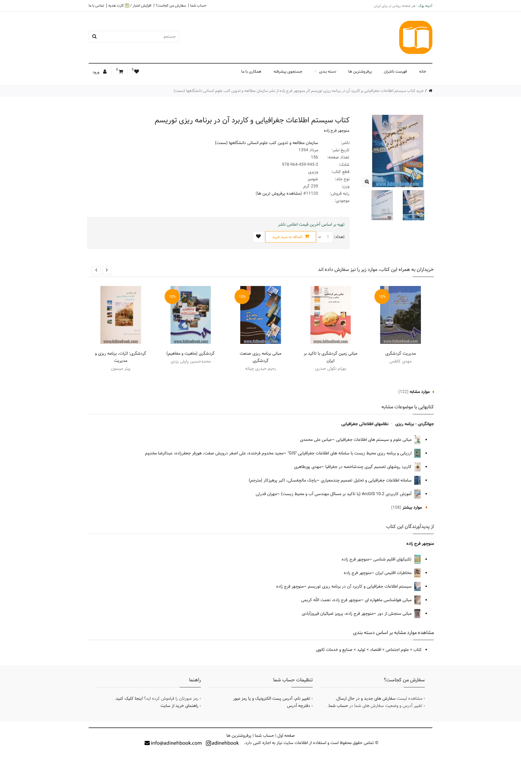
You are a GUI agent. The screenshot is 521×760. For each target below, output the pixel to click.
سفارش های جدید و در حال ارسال (366, 698)
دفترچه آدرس (298, 705)
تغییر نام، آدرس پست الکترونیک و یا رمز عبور (271, 698)
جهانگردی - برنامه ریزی (414, 424)
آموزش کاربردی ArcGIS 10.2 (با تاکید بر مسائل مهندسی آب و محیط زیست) (347, 494)
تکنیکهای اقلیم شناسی (393, 559)
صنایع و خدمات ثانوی (334, 649)
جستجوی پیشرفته (287, 71)
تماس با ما (96, 5)
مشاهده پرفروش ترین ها (279, 193)
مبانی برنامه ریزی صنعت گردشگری (260, 357)
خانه (422, 71)
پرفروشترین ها (360, 71)
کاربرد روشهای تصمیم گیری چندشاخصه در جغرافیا (369, 466)
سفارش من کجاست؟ (171, 5)
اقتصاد (375, 649)
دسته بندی (327, 71)
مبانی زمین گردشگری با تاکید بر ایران (330, 357)
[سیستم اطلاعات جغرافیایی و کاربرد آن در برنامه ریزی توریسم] (367, 182)
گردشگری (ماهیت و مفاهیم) (190, 353)
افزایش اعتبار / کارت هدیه (129, 5)
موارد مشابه (420, 391)
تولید (361, 649)
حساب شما (198, 5)
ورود (96, 72)
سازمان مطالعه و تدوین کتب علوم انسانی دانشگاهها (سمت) (266, 142)
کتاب (417, 649)
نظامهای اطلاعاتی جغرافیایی (364, 424)
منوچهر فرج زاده (336, 130)
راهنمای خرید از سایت (179, 705)
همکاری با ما (251, 71)
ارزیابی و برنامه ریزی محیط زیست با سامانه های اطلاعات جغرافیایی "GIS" (350, 453)
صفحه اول (286, 735)
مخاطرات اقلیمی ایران (394, 572)
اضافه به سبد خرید (287, 237)
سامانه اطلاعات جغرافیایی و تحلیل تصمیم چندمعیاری (367, 480)
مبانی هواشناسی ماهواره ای (389, 600)
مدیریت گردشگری (400, 353)
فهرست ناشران (395, 71)
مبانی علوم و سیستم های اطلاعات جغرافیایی (374, 439)
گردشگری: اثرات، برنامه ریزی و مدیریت (120, 357)
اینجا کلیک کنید (129, 698)
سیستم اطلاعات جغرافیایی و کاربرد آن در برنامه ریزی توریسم (360, 586)
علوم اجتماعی (397, 649)
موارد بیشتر (412, 507)
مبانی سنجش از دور (395, 613)
